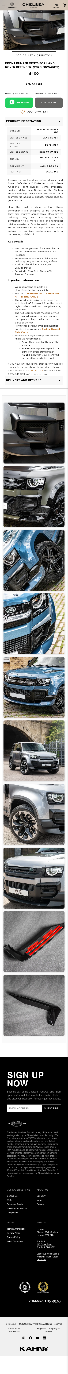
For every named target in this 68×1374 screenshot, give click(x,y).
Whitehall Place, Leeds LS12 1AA (47, 1258)
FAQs (9, 1199)
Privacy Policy (13, 1232)
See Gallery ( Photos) (34, 55)
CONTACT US (36, 371)
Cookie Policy (13, 1237)
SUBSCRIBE (51, 1108)
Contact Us (12, 1195)
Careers (40, 1204)
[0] (64, 5)
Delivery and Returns (17, 1208)
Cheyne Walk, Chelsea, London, (48, 1233)
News (39, 1199)
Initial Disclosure (15, 1241)
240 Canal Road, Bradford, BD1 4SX (46, 1246)
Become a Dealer (15, 1204)
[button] (34, 121)
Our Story (41, 1195)
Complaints (12, 1212)
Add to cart (34, 84)
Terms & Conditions (16, 1228)
